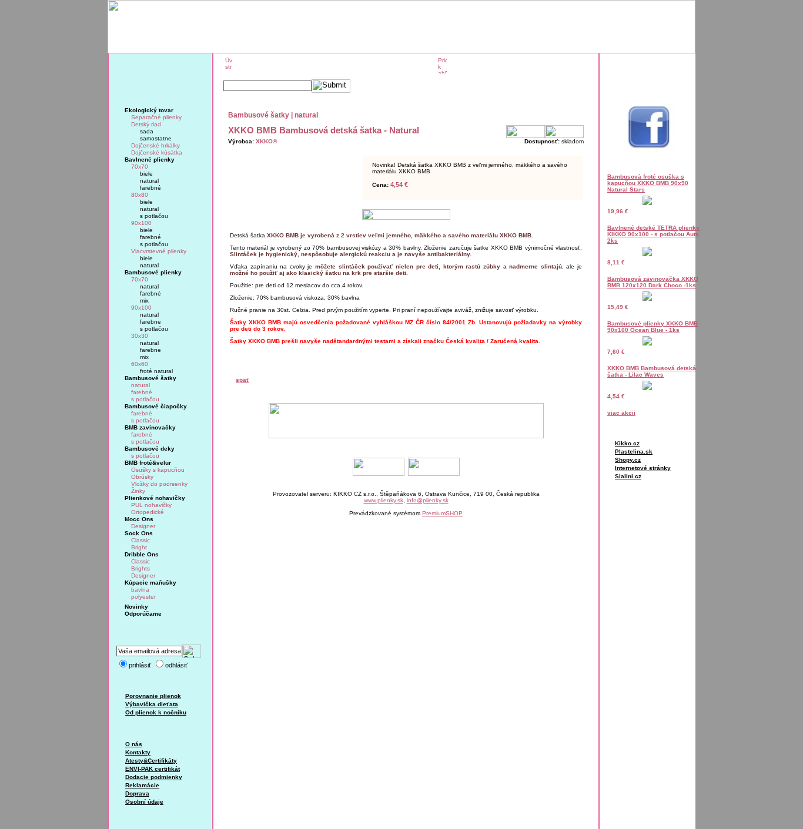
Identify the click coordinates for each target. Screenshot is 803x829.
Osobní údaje (144, 801)
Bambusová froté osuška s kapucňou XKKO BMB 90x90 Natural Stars (647, 183)
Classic (140, 540)
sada (146, 131)
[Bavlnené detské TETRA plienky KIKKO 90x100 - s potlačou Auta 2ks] (647, 254)
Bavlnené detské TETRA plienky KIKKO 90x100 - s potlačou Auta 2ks (653, 234)
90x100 (141, 223)
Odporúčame (143, 613)
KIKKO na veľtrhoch (333, 65)
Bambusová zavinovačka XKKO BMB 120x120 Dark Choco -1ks (652, 282)
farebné (150, 187)
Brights (140, 568)
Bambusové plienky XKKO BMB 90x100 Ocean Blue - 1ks (652, 326)
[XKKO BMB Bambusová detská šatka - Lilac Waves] (647, 388)
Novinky (136, 606)
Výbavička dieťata (151, 704)
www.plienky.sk (383, 500)
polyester (143, 596)
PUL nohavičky (151, 505)
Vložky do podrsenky (159, 484)
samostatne (156, 138)
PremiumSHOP (442, 513)
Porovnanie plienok (153, 696)
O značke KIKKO (267, 65)
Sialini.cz (628, 476)
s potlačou (154, 216)
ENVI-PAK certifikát (152, 769)
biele (146, 173)
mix (144, 300)
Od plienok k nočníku (155, 712)
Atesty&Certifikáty (151, 760)
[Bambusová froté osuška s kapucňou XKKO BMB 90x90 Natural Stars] (647, 203)
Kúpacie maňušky (150, 582)
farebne (150, 321)
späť (242, 380)
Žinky (138, 491)
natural (149, 180)
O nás (133, 744)
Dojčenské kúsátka (156, 152)
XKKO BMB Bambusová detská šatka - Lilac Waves (651, 371)
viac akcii (621, 413)
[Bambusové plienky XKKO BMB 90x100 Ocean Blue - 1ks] (647, 343)
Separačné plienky (156, 117)
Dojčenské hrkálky (155, 145)
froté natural (156, 371)
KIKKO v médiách (401, 65)
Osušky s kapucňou (158, 469)
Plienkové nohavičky (155, 498)
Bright (139, 547)
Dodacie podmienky (153, 777)
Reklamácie (142, 785)
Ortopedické (147, 512)
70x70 (139, 166)
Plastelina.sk (634, 451)
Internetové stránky (643, 468)
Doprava (137, 793)
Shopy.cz (628, 460)
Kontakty (137, 752)
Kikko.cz (627, 443)
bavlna (140, 589)
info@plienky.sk (428, 500)
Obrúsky (142, 477)
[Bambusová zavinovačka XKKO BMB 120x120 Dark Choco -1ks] (647, 299)
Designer (143, 526)
